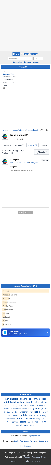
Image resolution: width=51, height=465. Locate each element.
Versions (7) (19, 145)
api (31, 398)
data (26, 405)
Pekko (32, 441)
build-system (17, 402)
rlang (38, 419)
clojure (44, 402)
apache (24, 399)
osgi (44, 415)
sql (29, 422)
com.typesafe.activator (19, 163)
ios (16, 412)
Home (4, 130)
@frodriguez (35, 436)
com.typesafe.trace (16, 130)
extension (17, 409)
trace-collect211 (32, 130)
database (33, 405)
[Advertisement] (25, 25)
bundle (30, 402)
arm (36, 399)
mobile (24, 415)
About (35, 62)
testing (43, 422)
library (45, 412)
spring (23, 422)
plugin (20, 418)
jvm (31, 412)
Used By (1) (32, 145)
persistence (10, 419)
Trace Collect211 (19, 135)
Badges (44, 145)
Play (21, 441)
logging (7, 415)
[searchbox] (20, 58)
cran (21, 405)
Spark (26, 441)
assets (42, 399)
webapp (32, 425)
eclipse (42, 405)
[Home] (25, 56)
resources (30, 418)
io (13, 412)
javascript (24, 412)
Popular (27, 62)
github (36, 408)
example (8, 408)
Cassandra (43, 441)
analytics (34, 163)
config (15, 405)
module (32, 415)
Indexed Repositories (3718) (26, 286)
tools (17, 425)
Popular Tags (25, 394)
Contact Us (22, 461)
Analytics (15, 160)
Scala (16, 441)
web (25, 425)
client (37, 402)
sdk (44, 418)
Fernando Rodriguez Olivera (35, 457)
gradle (44, 408)
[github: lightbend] (4, 88)
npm (39, 415)
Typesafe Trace (9, 74)
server (7, 422)
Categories (17, 62)
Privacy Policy (34, 461)
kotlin (37, 411)
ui (21, 425)
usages (45, 160)
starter (35, 422)
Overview (7, 145)
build (6, 402)
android (14, 398)
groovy (7, 412)
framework (27, 409)
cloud (8, 405)
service (15, 422)
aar (7, 398)
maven (15, 415)
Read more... (25, 446)
